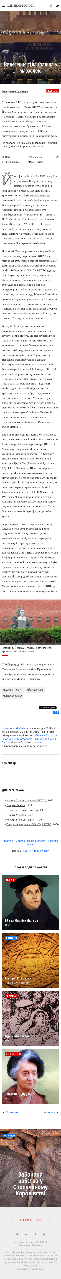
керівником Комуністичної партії (34, 181)
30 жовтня (12, 1112)
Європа (20, 841)
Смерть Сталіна (16, 815)
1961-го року (41, 850)
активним (37, 742)
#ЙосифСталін (35, 690)
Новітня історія (36, 841)
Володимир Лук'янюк (15, 91)
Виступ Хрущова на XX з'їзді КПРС (28, 824)
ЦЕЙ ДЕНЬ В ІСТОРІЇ (20, 5)
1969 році (11, 664)
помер (18, 185)
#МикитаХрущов (12, 696)
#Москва (8, 690)
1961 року (17, 350)
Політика (52, 90)
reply (57, 157)
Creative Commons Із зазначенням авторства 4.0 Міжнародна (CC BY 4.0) (29, 739)
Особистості (13, 1054)
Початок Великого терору (22, 810)
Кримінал (11, 996)
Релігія (10, 880)
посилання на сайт (47, 1262)
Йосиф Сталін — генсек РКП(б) (26, 800)
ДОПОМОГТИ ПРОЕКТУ (30, 1220)
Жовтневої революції (15, 492)
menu (4, 6)
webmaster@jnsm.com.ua (30, 1268)
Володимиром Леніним (16, 205)
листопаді (8, 260)
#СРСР (19, 690)
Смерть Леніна (15, 805)
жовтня (27, 850)
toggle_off (57, 6)
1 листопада (48, 1112)
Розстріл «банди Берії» (20, 819)
